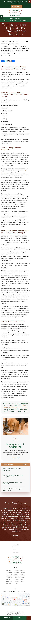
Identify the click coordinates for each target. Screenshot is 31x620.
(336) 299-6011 (16, 3)
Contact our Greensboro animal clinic (15, 406)
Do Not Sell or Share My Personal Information (15, 614)
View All (25, 464)
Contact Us (15, 458)
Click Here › (15, 552)
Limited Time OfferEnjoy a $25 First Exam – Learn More (15, 19)
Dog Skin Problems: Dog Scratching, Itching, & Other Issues (13, 476)
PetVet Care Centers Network (18, 613)
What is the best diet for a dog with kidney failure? (12, 489)
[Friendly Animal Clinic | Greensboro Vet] (15, 599)
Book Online (18, 6)
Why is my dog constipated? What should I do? (12, 483)
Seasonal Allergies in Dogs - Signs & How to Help (13, 469)
